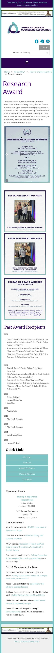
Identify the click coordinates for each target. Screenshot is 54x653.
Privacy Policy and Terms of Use (27, 642)
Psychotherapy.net (13, 612)
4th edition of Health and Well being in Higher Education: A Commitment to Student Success (25, 547)
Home (7, 72)
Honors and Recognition (41, 72)
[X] (42, 41)
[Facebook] (36, 41)
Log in (44, 47)
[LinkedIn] (48, 41)
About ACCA (19, 72)
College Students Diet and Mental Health (28, 595)
